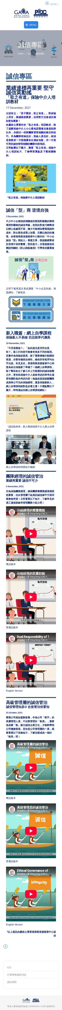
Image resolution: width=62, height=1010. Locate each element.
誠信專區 (12, 982)
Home (20, 53)
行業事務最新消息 (16, 974)
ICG (30, 53)
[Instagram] (47, 3)
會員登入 (54, 4)
